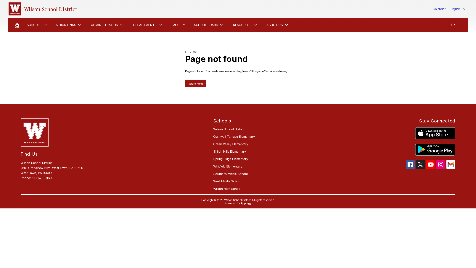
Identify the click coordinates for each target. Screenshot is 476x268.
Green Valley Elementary (230, 144)
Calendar (439, 9)
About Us (274, 25)
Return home (196, 83)
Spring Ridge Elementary (230, 159)
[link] (17, 25)
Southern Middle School (230, 174)
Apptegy (246, 203)
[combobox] (458, 9)
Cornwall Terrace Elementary (234, 136)
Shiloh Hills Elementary (229, 151)
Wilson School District (228, 129)
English (455, 9)
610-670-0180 (42, 178)
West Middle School (227, 181)
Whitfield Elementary (227, 166)
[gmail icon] (450, 168)
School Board (206, 25)
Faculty (178, 25)
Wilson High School (227, 189)
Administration (104, 25)
